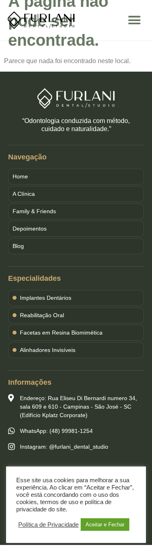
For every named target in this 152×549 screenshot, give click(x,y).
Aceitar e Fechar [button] (105, 524)
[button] (134, 20)
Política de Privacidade (48, 524)
